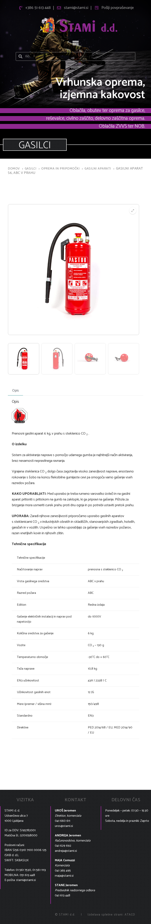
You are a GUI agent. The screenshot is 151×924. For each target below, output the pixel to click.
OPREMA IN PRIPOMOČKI (60, 168)
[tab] (15, 390)
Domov (14, 168)
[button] (75, 43)
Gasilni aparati (98, 168)
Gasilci (31, 168)
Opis (15, 391)
